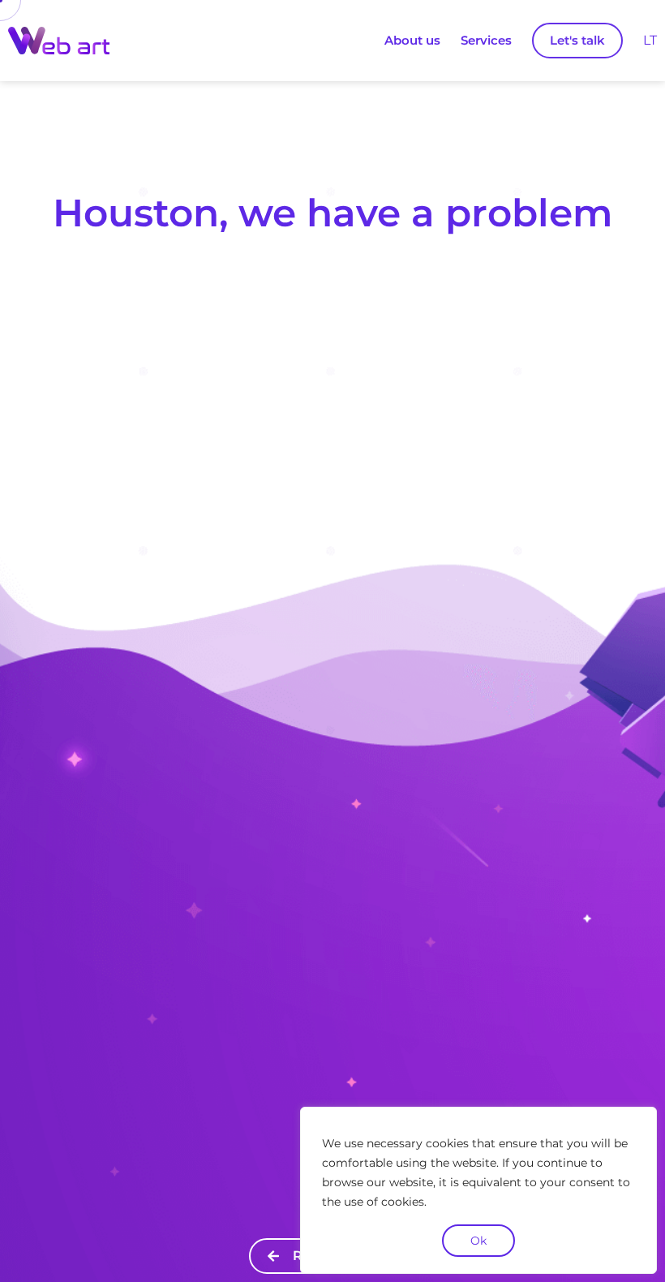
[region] (478, 1190)
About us (412, 40)
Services (486, 40)
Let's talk (577, 40)
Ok (478, 1240)
